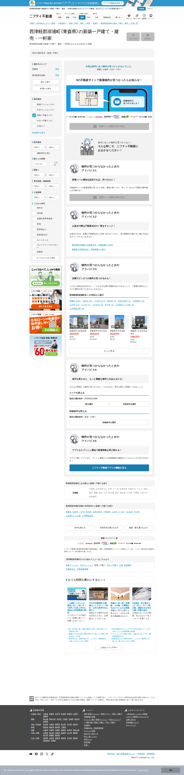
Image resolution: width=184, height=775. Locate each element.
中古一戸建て (112, 565)
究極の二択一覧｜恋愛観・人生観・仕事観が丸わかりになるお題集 (120, 605)
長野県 (57, 724)
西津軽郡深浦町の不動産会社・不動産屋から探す (92, 245)
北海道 (45, 714)
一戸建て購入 (89, 722)
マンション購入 (89, 720)
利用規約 (141, 753)
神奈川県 (52, 719)
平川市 (109, 305)
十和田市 (139, 301)
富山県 (63, 724)
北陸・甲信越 (36, 724)
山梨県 (51, 724)
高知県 (57, 735)
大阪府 (45, 730)
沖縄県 (53, 741)
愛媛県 (51, 735)
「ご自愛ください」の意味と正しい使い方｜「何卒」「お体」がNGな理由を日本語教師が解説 (76, 608)
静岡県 (57, 727)
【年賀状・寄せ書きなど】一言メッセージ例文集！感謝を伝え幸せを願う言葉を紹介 (141, 606)
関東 (32, 719)
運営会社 (111, 753)
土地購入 (87, 725)
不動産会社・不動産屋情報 (77, 569)
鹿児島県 (46, 741)
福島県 (45, 716)
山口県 (69, 733)
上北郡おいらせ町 (125, 305)
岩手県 (57, 714)
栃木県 (76, 719)
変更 (57, 69)
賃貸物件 (127, 565)
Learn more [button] (143, 770)
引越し (86, 745)
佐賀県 (51, 738)
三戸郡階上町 (77, 308)
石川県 (69, 724)
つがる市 (97, 305)
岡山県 (51, 733)
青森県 (51, 714)
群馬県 (45, 722)
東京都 (45, 719)
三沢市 (75, 305)
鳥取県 (57, 733)
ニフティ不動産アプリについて (137, 717)
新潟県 (45, 724)
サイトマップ (131, 725)
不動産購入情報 (89, 717)
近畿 (32, 730)
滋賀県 (63, 730)
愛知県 (45, 727)
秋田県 (69, 714)
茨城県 (71, 719)
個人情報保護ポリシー (126, 753)
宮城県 (63, 714)
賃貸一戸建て (117, 714)
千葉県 (65, 719)
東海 (32, 727)
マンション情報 (89, 731)
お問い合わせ (131, 720)
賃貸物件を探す (38, 133)
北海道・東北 (36, 714)
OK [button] (170, 770)
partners (55, 770)
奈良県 (69, 730)
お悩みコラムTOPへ (109, 647)
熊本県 (63, 738)
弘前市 (87, 301)
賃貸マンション (93, 714)
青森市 (75, 301)
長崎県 (57, 738)
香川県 (45, 735)
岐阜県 (51, 727)
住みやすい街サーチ (91, 734)
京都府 (57, 730)
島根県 (63, 733)
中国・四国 (35, 733)
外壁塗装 (87, 742)
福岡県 (45, 738)
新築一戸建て (99, 722)
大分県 (69, 738)
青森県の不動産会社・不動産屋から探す (89, 249)
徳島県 (75, 733)
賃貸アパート (106, 714)
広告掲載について (132, 722)
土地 (121, 565)
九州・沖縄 (35, 738)
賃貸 (85, 714)
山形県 (75, 714)
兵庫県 (51, 730)
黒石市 (111, 301)
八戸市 (100, 301)
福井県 (75, 724)
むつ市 (86, 305)
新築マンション (72, 565)
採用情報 (151, 753)
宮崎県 (75, 738)
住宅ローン (88, 739)
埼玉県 (59, 719)
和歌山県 (76, 730)
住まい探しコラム (90, 737)
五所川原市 (124, 301)
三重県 (63, 727)
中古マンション (86, 565)
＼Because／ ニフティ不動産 (136, 714)
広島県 (45, 733)
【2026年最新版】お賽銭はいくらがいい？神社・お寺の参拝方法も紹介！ (98, 606)
